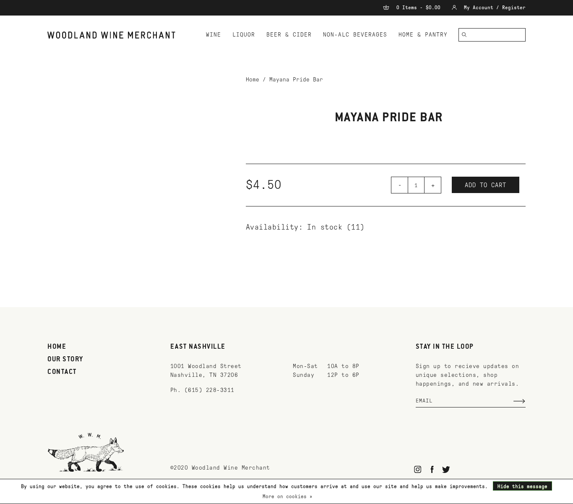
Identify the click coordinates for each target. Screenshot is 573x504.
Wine (213, 34)
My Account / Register (493, 7)
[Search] (464, 35)
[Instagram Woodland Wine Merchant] (418, 469)
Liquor (243, 34)
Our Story (65, 359)
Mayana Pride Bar (296, 79)
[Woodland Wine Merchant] (115, 35)
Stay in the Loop (445, 347)
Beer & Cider (289, 34)
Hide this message (522, 486)
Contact (62, 372)
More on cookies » (288, 496)
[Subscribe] (519, 401)
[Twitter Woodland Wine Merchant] (446, 469)
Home (252, 79)
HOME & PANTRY (423, 34)
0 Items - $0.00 (418, 7)
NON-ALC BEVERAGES (355, 34)
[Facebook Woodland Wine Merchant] (432, 469)
